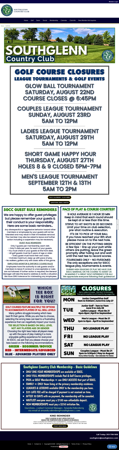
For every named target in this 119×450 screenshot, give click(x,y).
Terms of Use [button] (75, 444)
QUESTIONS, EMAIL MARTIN (60, 202)
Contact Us (37, 444)
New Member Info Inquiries (87, 20)
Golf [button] (32, 20)
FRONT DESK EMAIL (60, 426)
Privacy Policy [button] (87, 444)
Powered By (55, 446)
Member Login (113, 1)
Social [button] (45, 20)
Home (26, 20)
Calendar (64, 20)
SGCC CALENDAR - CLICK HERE (59, 197)
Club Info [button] (73, 20)
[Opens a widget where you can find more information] (112, 446)
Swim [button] (38, 20)
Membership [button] (54, 20)
